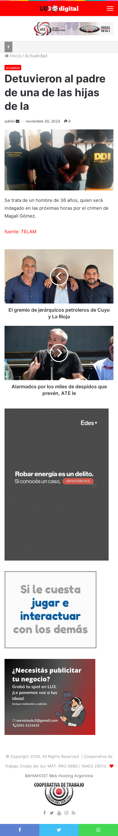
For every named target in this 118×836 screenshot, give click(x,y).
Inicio (15, 56)
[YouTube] (59, 813)
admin (10, 121)
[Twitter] (51, 813)
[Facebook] (44, 813)
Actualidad (36, 56)
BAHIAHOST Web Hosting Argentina (59, 775)
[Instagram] (66, 813)
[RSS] (73, 813)
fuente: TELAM (20, 231)
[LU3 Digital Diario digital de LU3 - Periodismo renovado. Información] (59, 8)
